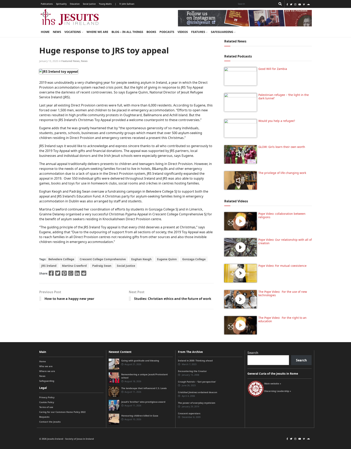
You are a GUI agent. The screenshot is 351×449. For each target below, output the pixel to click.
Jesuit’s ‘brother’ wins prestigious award (143, 401)
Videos (183, 32)
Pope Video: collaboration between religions (282, 215)
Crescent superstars (189, 413)
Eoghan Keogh (141, 259)
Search (252, 352)
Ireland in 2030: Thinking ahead (195, 360)
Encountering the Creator (192, 371)
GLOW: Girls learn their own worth (281, 147)
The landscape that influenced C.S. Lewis (144, 388)
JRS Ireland (48, 266)
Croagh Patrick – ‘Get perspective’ (197, 381)
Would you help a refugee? (276, 121)
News (57, 32)
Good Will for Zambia (272, 69)
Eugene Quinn (167, 259)
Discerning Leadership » (277, 391)
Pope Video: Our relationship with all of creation (285, 241)
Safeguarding (222, 32)
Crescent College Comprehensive (103, 259)
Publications (47, 3)
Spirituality (61, 3)
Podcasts (166, 32)
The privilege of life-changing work (282, 173)
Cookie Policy (46, 402)
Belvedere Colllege (61, 259)
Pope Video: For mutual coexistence (282, 266)
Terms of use (46, 407)
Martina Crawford (74, 266)
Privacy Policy (46, 397)
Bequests (44, 416)
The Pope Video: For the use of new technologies (282, 293)
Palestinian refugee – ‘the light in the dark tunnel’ (283, 96)
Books (151, 32)
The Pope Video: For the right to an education (282, 319)
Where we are (97, 32)
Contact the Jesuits (50, 421)
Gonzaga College (194, 259)
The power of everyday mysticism (196, 402)
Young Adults (105, 3)
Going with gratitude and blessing (140, 360)
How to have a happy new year (69, 298)
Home (45, 32)
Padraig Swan (101, 266)
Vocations (73, 32)
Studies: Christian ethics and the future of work (172, 298)
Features (198, 32)
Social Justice (89, 3)
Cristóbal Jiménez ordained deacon (197, 392)
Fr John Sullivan (126, 3)
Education (75, 3)
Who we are (46, 366)
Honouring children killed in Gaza (139, 415)
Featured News (70, 61)
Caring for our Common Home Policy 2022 (62, 411)
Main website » (272, 383)
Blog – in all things (127, 32)
